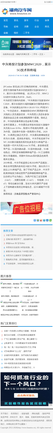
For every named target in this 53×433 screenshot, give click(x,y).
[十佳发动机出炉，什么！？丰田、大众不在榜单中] (29, 284)
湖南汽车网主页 (22, 54)
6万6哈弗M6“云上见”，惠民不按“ (18, 351)
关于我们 (4, 414)
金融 (6, 33)
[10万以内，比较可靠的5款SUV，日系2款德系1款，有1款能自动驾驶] (29, 302)
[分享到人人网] (47, 220)
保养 (47, 20)
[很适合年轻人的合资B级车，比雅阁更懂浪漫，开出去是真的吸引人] (10, 302)
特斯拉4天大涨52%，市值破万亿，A (19, 367)
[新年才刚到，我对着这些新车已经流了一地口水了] (10, 284)
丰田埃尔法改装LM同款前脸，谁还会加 (21, 247)
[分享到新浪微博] (41, 220)
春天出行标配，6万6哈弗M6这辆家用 (19, 335)
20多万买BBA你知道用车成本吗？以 (21, 235)
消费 (26, 26)
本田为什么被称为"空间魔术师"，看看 (21, 255)
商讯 (47, 26)
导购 (6, 26)
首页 (6, 20)
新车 (26, 20)
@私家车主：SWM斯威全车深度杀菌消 (20, 343)
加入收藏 (47, 2)
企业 (37, 26)
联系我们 (15, 414)
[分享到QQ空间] (38, 220)
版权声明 (46, 414)
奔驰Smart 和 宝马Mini (15, 243)
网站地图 (36, 414)
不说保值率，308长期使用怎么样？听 (21, 264)
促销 (16, 26)
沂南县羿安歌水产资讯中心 (27, 194)
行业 (37, 20)
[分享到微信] (50, 220)
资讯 (16, 20)
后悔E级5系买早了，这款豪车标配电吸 (21, 239)
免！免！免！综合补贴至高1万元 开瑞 (20, 347)
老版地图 (25, 414)
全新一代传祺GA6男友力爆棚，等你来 (20, 331)
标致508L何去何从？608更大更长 (20, 251)
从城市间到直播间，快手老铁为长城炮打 (21, 355)
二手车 (26, 33)
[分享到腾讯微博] (44, 220)
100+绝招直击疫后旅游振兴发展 (17, 363)
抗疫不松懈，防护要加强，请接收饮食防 (21, 359)
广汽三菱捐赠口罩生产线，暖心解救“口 (20, 339)
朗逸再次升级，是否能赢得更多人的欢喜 (21, 260)
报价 (16, 33)
